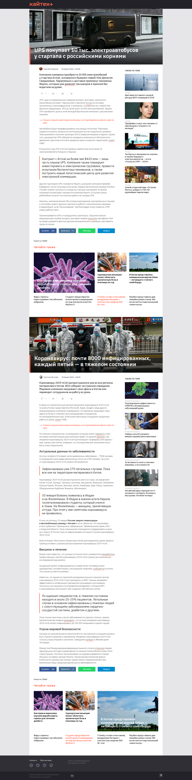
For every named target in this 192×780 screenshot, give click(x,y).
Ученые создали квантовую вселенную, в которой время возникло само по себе (78, 121)
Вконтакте (67, 231)
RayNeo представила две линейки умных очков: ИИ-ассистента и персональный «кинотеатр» (143, 301)
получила (92, 218)
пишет (111, 140)
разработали (108, 554)
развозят (70, 84)
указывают (69, 620)
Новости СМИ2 (40, 241)
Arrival (89, 102)
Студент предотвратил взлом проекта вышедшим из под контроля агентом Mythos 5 (79, 301)
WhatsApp (87, 231)
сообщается (98, 568)
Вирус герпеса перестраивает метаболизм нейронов (48, 299)
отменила (99, 648)
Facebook (48, 231)
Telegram (106, 231)
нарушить (100, 433)
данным (101, 436)
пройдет (89, 639)
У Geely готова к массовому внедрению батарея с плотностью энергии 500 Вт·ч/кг (111, 301)
